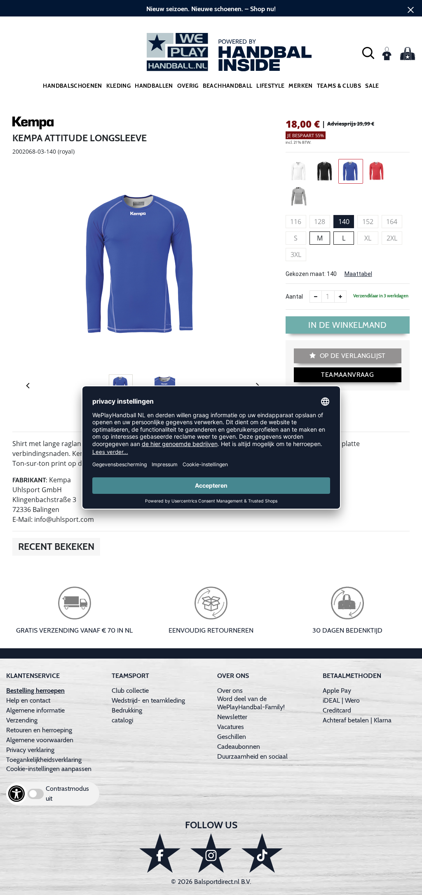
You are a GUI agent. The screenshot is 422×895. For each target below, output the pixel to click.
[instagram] (211, 852)
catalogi (122, 720)
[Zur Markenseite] (33, 124)
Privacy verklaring (30, 750)
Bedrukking (127, 710)
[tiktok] (262, 852)
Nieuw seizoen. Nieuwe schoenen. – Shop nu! (211, 9)
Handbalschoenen (72, 85)
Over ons (230, 690)
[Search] (368, 52)
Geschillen (231, 737)
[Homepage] (211, 52)
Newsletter (232, 717)
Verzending (22, 720)
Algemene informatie (35, 710)
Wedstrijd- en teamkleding (148, 700)
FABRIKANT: (29, 480)
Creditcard (337, 710)
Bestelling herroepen (35, 690)
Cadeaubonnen (238, 746)
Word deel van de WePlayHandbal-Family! (251, 703)
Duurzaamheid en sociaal (252, 756)
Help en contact (28, 700)
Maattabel (358, 274)
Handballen (154, 85)
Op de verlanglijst (352, 356)
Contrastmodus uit (67, 793)
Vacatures (230, 727)
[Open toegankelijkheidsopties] (16, 793)
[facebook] (160, 852)
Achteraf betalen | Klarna (357, 720)
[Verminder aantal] (315, 296)
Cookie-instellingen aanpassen (48, 769)
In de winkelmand (347, 325)
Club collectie (130, 690)
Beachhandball (228, 85)
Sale (372, 85)
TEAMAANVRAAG (347, 375)
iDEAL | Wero (341, 700)
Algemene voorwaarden (39, 740)
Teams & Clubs (339, 85)
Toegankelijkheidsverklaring (44, 760)
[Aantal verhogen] (340, 296)
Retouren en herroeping (39, 730)
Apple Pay (337, 690)
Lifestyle (270, 85)
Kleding (118, 85)
